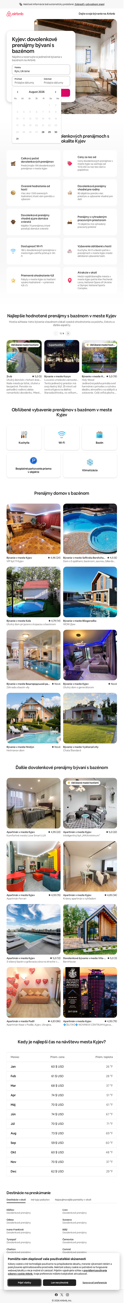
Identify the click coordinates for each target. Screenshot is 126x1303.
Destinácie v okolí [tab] (16, 1199)
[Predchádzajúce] (55, 333)
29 (49, 132)
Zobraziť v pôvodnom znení (89, 4)
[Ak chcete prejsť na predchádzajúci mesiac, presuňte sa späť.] (18, 92)
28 (43, 132)
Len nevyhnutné (59, 1282)
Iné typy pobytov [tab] (40, 1199)
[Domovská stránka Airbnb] (15, 14)
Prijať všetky (24, 1282)
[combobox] (41, 71)
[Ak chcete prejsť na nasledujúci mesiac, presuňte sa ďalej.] (55, 92)
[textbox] (26, 83)
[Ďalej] (68, 333)
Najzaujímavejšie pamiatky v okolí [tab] (73, 1199)
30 (55, 132)
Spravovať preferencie (95, 1282)
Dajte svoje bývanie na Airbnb (97, 13)
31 (17, 138)
